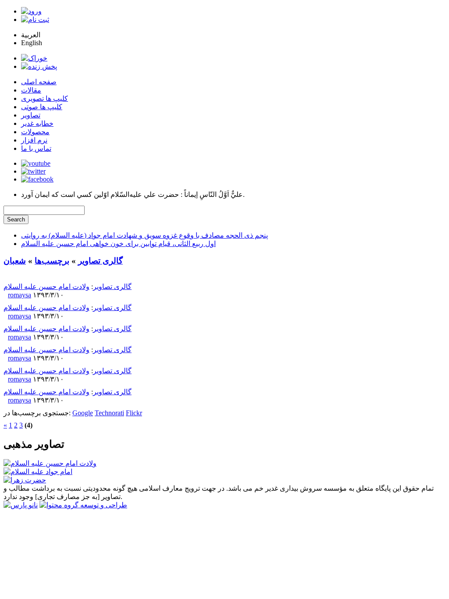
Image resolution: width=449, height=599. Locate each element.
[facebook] (37, 179)
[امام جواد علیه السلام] (38, 471)
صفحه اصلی (39, 82)
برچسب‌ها (52, 260)
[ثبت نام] (35, 19)
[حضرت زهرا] (25, 480)
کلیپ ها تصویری (44, 98)
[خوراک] (34, 58)
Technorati (109, 413)
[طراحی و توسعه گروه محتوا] (83, 505)
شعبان (15, 260)
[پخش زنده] (39, 66)
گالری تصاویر (100, 260)
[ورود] (31, 11)
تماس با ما (36, 148)
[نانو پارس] (21, 505)
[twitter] (33, 171)
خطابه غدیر (37, 123)
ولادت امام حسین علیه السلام (46, 286)
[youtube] (35, 163)
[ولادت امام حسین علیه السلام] (50, 463)
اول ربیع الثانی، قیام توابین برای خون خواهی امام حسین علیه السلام (118, 243)
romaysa (19, 295)
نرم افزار (34, 140)
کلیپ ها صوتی (41, 107)
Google (82, 413)
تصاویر (30, 115)
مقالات (31, 90)
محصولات (35, 131)
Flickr (134, 413)
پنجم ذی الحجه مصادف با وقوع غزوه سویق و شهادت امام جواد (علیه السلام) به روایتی (144, 235)
